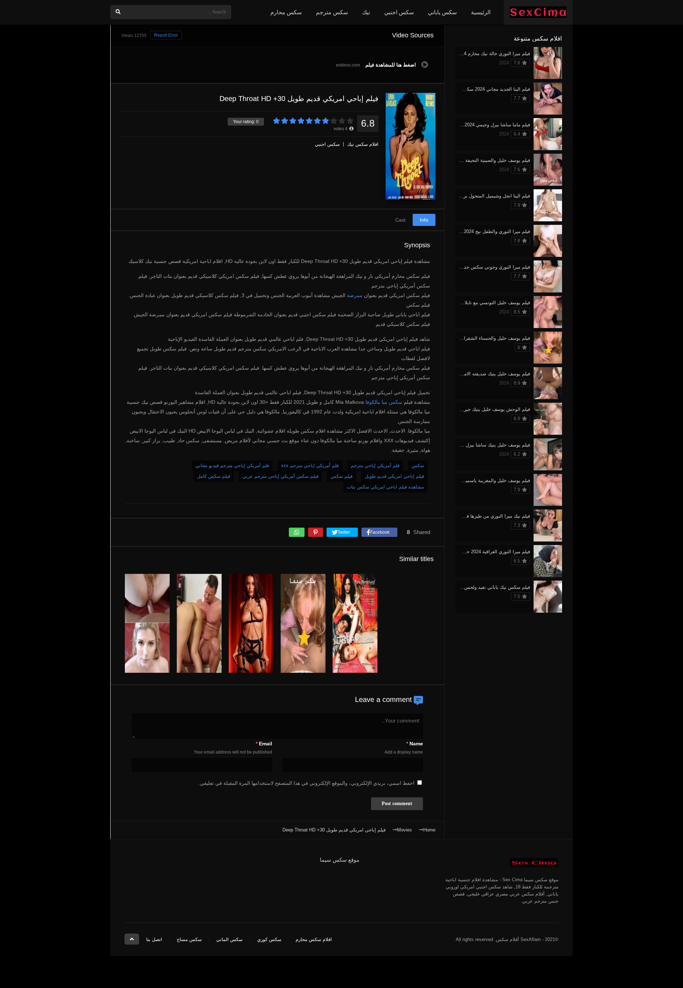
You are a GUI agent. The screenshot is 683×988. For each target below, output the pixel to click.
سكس (418, 465)
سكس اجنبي (399, 12)
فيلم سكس (341, 476)
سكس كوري (269, 939)
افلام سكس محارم (314, 939)
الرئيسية (481, 12)
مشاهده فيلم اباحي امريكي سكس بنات (385, 487)
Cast (400, 220)
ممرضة (354, 295)
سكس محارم (286, 12)
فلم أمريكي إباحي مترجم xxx (310, 465)
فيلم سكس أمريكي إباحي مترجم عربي (280, 476)
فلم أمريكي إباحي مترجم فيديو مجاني (232, 465)
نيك (366, 12)
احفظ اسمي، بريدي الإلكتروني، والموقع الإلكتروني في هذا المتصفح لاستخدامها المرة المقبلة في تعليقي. (306, 783)
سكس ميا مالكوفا (383, 402)
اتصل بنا (154, 939)
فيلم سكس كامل (213, 476)
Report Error (166, 35)
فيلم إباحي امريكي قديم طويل (394, 476)
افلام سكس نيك (362, 144)
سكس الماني (229, 939)
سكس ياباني (442, 12)
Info (424, 220)
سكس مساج (189, 939)
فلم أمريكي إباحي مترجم (375, 465)
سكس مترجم (332, 12)
